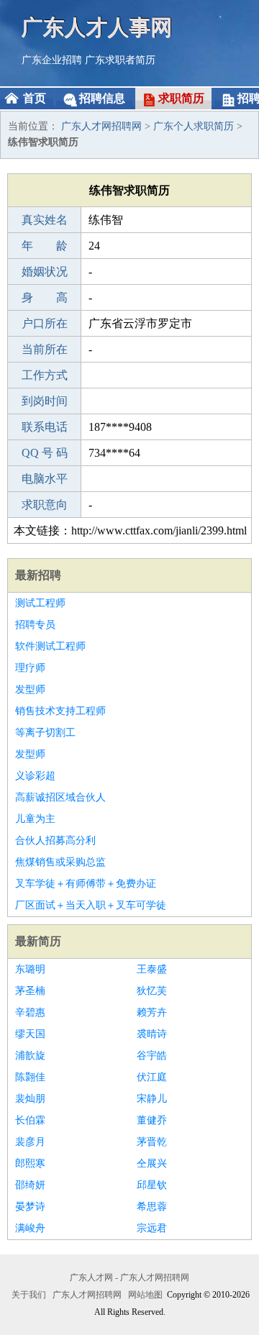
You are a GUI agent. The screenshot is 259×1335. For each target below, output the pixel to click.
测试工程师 (40, 603)
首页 (34, 98)
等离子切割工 (45, 732)
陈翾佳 (30, 1077)
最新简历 (38, 941)
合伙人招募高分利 (55, 840)
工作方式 (45, 375)
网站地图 (145, 1295)
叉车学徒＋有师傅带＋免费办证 (85, 883)
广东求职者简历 (120, 60)
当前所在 (45, 349)
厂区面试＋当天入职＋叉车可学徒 (90, 905)
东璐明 (30, 969)
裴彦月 (30, 1141)
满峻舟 (30, 1228)
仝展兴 (152, 1163)
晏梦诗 (30, 1206)
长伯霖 (30, 1120)
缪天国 (30, 1034)
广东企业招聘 (52, 60)
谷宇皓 (152, 1055)
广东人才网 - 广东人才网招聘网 (129, 1277)
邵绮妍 (30, 1185)
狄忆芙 (152, 990)
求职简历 (181, 98)
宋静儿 (152, 1098)
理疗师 (30, 667)
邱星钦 (152, 1185)
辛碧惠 (30, 1012)
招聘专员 (35, 624)
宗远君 (152, 1228)
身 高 (45, 297)
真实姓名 (45, 220)
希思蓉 (152, 1206)
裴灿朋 (30, 1098)
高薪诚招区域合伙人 (60, 797)
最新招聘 (38, 575)
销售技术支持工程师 (60, 711)
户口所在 (45, 323)
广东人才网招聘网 (101, 126)
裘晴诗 (152, 1034)
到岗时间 (45, 401)
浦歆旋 (30, 1055)
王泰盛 (152, 969)
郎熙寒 (30, 1163)
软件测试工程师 (50, 646)
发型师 (30, 689)
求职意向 (45, 504)
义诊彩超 (35, 775)
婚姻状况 (45, 271)
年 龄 (45, 246)
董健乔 (152, 1120)
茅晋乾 (152, 1141)
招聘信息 (102, 98)
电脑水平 (45, 479)
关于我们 (29, 1295)
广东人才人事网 (97, 27)
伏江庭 (152, 1077)
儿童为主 (35, 819)
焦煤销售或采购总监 (60, 862)
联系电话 (45, 427)
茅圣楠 (30, 990)
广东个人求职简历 (193, 126)
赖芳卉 (152, 1012)
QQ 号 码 (45, 453)
